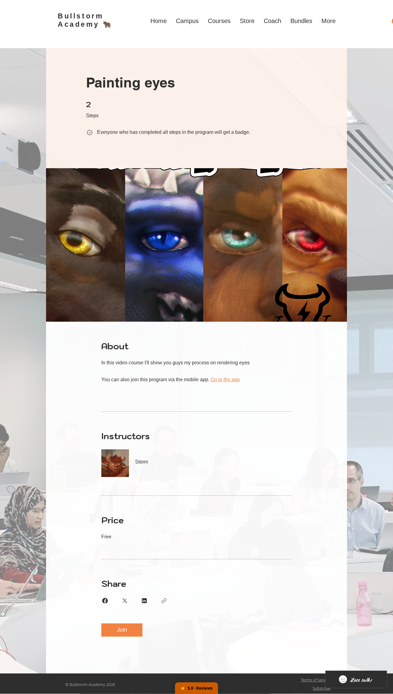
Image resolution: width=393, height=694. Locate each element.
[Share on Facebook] (105, 600)
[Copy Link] (164, 600)
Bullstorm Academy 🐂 (85, 20)
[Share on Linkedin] (144, 600)
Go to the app (225, 379)
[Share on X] (124, 600)
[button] (187, 21)
